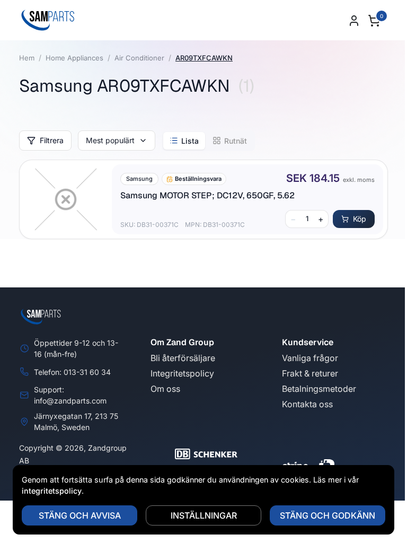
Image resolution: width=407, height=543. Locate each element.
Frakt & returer (310, 373)
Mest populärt (110, 140)
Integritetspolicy (182, 373)
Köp (359, 218)
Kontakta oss (307, 404)
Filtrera (52, 140)
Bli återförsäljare (183, 358)
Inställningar (204, 515)
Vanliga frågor (310, 358)
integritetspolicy (52, 490)
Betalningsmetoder (319, 388)
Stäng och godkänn (327, 515)
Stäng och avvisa (80, 515)
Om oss (165, 388)
